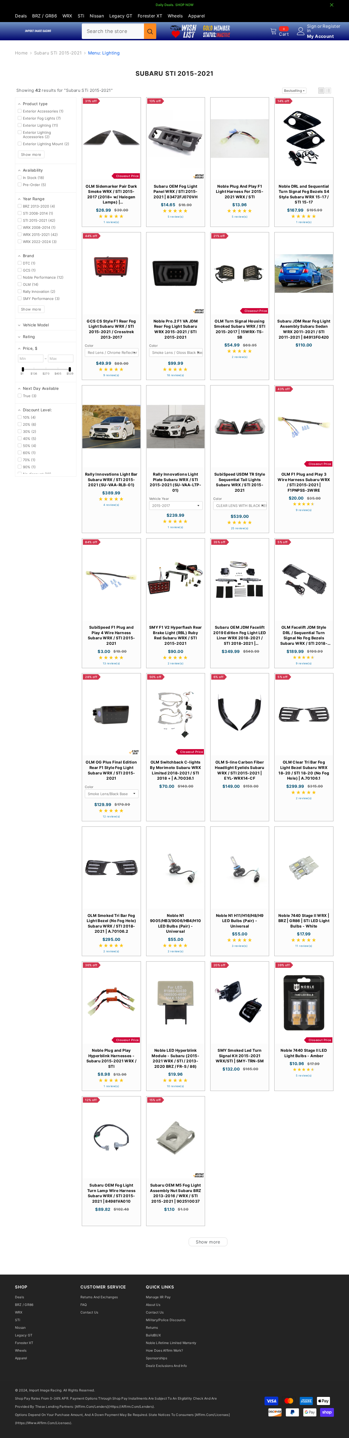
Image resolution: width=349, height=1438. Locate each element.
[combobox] (113, 31)
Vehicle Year (159, 499)
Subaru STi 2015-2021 (58, 53)
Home (21, 53)
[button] (321, 90)
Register (331, 26)
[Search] (119, 31)
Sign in (312, 28)
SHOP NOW (184, 5)
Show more (208, 1242)
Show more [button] (31, 154)
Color (89, 345)
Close (331, 5)
